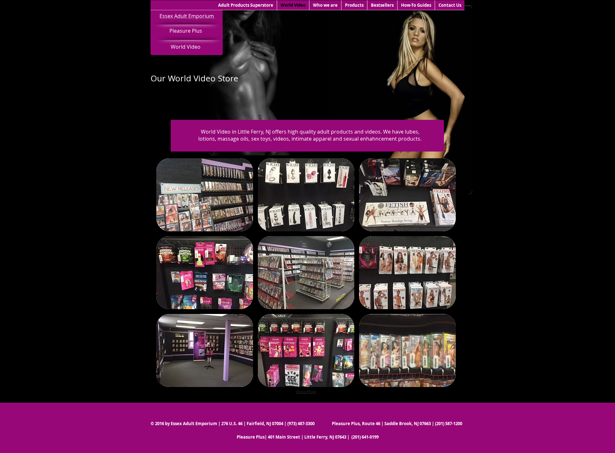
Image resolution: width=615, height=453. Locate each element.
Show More (306, 392)
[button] (204, 194)
